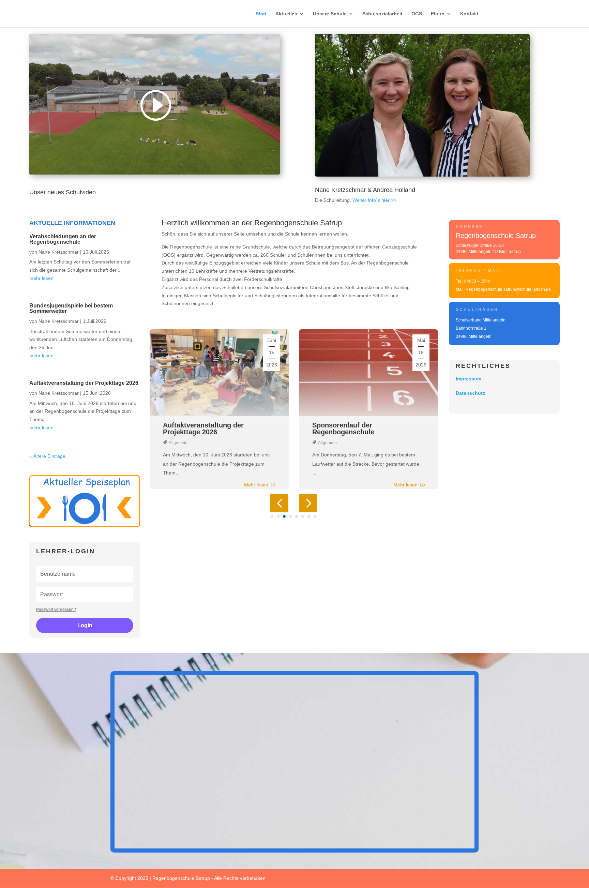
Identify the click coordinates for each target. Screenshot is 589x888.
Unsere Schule (330, 13)
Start (261, 13)
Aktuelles (286, 13)
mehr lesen (41, 278)
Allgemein (182, 442)
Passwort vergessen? (56, 609)
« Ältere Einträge (47, 456)
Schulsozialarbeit (382, 13)
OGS (416, 13)
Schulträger (477, 309)
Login (84, 625)
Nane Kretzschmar (59, 252)
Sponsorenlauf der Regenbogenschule (198, 428)
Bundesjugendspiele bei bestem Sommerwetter (71, 308)
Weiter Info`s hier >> (374, 200)
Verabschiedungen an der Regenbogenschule (62, 239)
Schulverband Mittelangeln (480, 320)
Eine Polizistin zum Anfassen (363, 425)
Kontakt (469, 13)
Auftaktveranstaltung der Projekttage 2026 (83, 383)
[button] (279, 503)
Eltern (437, 13)
